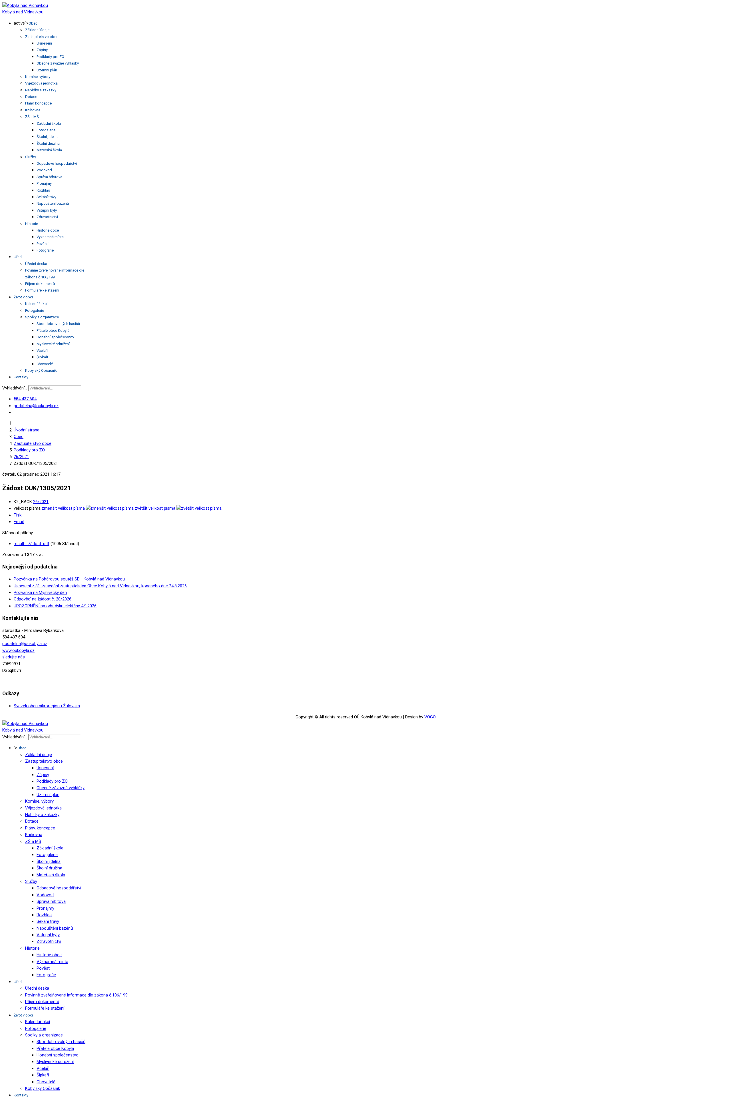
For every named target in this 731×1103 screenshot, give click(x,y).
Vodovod (44, 170)
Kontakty (21, 377)
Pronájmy (44, 183)
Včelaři (42, 350)
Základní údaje (37, 30)
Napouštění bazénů (53, 203)
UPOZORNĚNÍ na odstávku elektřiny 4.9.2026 (55, 605)
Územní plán (47, 70)
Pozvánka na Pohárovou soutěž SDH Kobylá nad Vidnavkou (69, 579)
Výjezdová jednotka (41, 83)
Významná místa (50, 237)
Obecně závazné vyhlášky (58, 63)
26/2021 (41, 501)
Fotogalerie (46, 130)
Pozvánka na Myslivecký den (40, 592)
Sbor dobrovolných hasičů (58, 324)
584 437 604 (25, 398)
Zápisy (42, 50)
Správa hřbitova (49, 177)
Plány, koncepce (38, 103)
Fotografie (45, 250)
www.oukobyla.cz (18, 650)
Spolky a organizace (42, 317)
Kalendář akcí (36, 304)
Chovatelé (45, 364)
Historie (31, 224)
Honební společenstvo (55, 337)
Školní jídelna (48, 136)
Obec (33, 23)
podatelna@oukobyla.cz (36, 405)
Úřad (18, 257)
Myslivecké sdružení (53, 344)
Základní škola (49, 123)
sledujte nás (13, 657)
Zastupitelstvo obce (41, 37)
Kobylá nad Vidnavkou (22, 12)
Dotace (31, 97)
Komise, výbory (37, 77)
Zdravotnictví (47, 217)
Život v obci (23, 297)
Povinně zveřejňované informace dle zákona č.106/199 (76, 995)
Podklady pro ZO (50, 57)
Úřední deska (36, 264)
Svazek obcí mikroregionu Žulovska (47, 705)
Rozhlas (43, 190)
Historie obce (48, 230)
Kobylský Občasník (41, 370)
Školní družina (48, 143)
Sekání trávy (46, 197)
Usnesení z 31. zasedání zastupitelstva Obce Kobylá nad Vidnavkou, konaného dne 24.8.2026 (100, 585)
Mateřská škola (49, 150)
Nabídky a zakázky (40, 90)
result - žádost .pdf (31, 543)
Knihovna (32, 110)
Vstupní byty (47, 210)
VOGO (430, 717)
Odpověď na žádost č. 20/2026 (42, 599)
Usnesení (44, 43)
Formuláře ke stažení (42, 290)
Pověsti (43, 244)
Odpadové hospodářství (57, 163)
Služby (30, 157)
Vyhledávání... (14, 388)
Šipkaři (42, 357)
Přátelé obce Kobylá (53, 330)
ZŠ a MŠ (32, 116)
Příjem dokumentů (40, 284)
